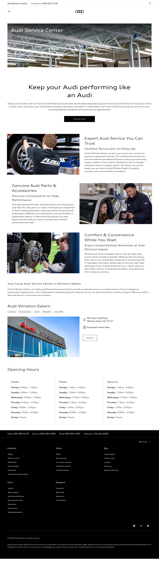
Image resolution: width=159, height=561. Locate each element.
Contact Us (60, 488)
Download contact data (98, 327)
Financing (107, 466)
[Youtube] (148, 525)
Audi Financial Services (16, 496)
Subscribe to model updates (18, 474)
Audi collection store (15, 500)
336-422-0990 (101, 433)
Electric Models (13, 466)
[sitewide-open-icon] (150, 3)
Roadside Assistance (15, 512)
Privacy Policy (61, 500)
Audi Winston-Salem (17, 3)
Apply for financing (111, 470)
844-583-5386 (48, 433)
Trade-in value (109, 458)
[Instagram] (141, 525)
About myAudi (13, 492)
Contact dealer (109, 454)
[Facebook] (134, 525)
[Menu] (9, 11)
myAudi (10, 488)
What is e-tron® (13, 458)
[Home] (79, 11)
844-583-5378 (50, 3)
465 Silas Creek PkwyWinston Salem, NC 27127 (100, 319)
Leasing (107, 462)
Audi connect (12, 508)
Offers (58, 454)
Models (10, 454)
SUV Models (12, 462)
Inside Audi (12, 470)
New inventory (61, 458)
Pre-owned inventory (63, 462)
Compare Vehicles (62, 470)
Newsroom (60, 496)
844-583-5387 (72, 433)
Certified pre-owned (63, 466)
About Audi (60, 492)
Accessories (12, 504)
